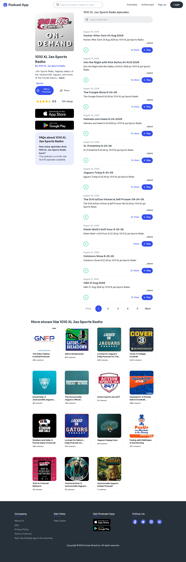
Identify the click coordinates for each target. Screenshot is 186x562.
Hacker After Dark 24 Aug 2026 (103, 35)
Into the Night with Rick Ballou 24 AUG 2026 (111, 62)
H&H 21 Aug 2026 (94, 282)
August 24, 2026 (91, 88)
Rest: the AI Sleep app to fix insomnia (34, 538)
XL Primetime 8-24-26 (97, 145)
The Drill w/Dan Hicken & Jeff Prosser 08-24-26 (113, 199)
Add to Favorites (46, 90)
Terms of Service (23, 533)
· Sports (39, 83)
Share (67, 90)
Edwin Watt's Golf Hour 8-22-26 (103, 229)
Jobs (17, 525)
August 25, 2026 (91, 32)
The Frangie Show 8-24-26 (100, 92)
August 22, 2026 (91, 225)
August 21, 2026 (91, 279)
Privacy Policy (21, 529)
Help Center (60, 520)
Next (148, 308)
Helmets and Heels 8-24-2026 (102, 119)
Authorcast (147, 4)
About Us (19, 520)
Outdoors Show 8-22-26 (98, 256)
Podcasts (132, 4)
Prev (88, 308)
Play (149, 50)
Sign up (162, 4)
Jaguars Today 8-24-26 (98, 172)
